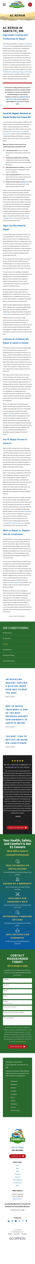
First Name (6, 979)
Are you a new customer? (10, 1007)
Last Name (6, 985)
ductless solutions (14, 582)
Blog (17, 1185)
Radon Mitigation (17, 1180)
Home (17, 1165)
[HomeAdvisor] (26, 1221)
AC (30, 312)
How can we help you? (9, 1018)
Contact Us (16, 1156)
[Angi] (23, 1221)
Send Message (16, 1046)
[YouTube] (16, 1221)
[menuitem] (17, 633)
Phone (5, 990)
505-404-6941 (17, 1150)
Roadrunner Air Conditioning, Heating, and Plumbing (17, 72)
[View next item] (19, 821)
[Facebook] (12, 1221)
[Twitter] (19, 1221)
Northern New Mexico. (26, 511)
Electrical (17, 1177)
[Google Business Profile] (9, 1221)
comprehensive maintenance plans (12, 523)
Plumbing (17, 1174)
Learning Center (17, 1183)
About (17, 1168)
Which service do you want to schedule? (14, 1012)
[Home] (16, 4)
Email (5, 996)
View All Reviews (16, 827)
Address (6, 1001)
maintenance (6, 314)
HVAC (10, 416)
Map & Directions (17, 1199)
